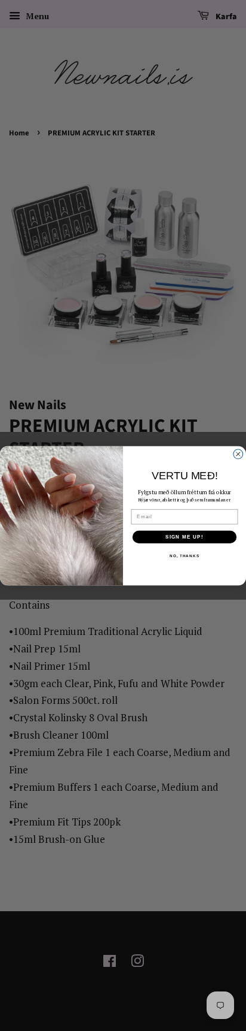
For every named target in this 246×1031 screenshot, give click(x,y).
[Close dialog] (238, 454)
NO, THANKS (184, 556)
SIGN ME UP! (184, 536)
